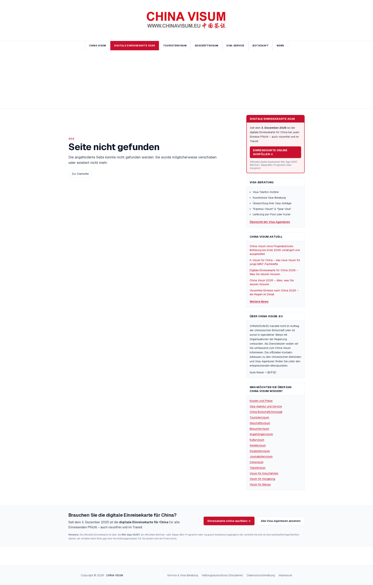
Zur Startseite (80, 174)
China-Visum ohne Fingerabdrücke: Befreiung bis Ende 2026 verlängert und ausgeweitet (275, 250)
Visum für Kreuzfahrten (264, 473)
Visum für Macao (260, 484)
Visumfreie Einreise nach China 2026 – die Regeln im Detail (274, 292)
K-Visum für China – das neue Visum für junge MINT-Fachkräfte (275, 262)
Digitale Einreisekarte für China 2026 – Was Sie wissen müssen (274, 272)
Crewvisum (256, 462)
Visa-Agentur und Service (266, 406)
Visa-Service (235, 45)
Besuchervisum (259, 428)
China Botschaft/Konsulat (266, 412)
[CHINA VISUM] (187, 20)
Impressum (285, 575)
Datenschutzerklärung (261, 575)
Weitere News (259, 301)
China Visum (97, 45)
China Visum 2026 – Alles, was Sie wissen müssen (272, 282)
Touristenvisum (174, 45)
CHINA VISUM (114, 575)
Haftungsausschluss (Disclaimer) (222, 575)
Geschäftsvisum (206, 45)
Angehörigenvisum (261, 434)
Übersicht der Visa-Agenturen (270, 222)
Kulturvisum (257, 440)
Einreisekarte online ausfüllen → (270, 152)
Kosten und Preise (261, 400)
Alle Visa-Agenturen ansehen (281, 521)
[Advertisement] (186, 79)
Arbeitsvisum (258, 445)
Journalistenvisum (261, 456)
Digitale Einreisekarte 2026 (134, 45)
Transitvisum (257, 467)
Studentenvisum (260, 451)
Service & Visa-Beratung (182, 575)
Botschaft (261, 45)
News (280, 45)
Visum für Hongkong (262, 479)
